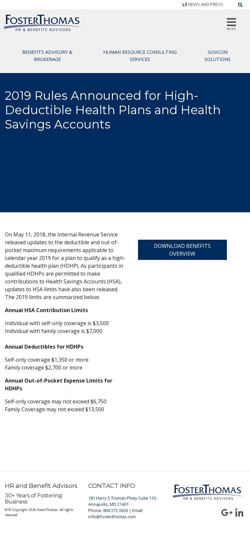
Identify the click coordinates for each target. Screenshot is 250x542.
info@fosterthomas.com (112, 516)
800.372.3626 (115, 510)
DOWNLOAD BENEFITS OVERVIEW (182, 249)
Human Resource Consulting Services (140, 55)
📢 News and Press (202, 4)
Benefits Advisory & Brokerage (47, 55)
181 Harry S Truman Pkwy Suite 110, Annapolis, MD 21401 (122, 501)
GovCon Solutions (217, 55)
